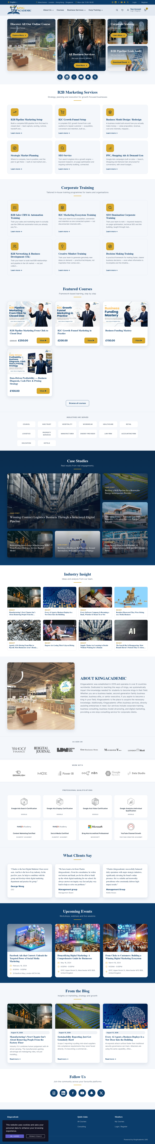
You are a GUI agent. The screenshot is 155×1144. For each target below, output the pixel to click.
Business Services (75, 10)
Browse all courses (77, 403)
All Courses (82, 1121)
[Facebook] (119, 2)
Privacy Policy (35, 1136)
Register (144, 2)
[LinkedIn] (115, 2)
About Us (47, 10)
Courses (60, 10)
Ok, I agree (14, 1136)
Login (134, 2)
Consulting (82, 1127)
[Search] (117, 10)
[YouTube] (122, 2)
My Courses (119, 1121)
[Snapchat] (125, 2)
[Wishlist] (122, 10)
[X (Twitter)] (128, 2)
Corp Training (95, 10)
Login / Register (121, 1127)
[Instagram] (112, 2)
